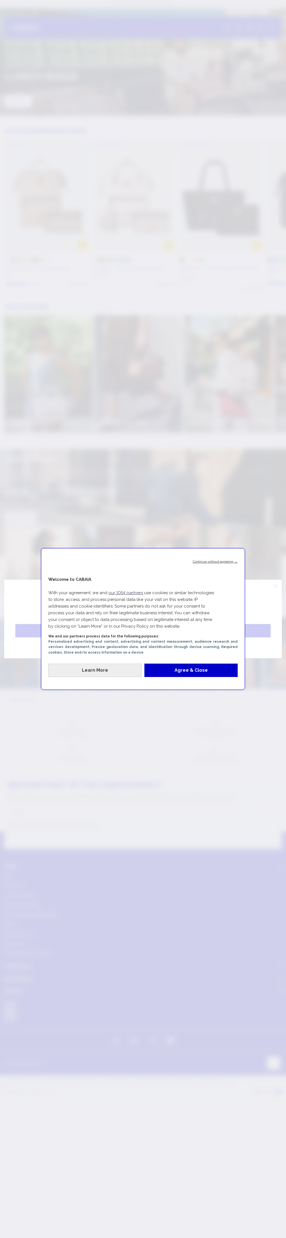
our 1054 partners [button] (125, 592)
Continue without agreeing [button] (215, 562)
